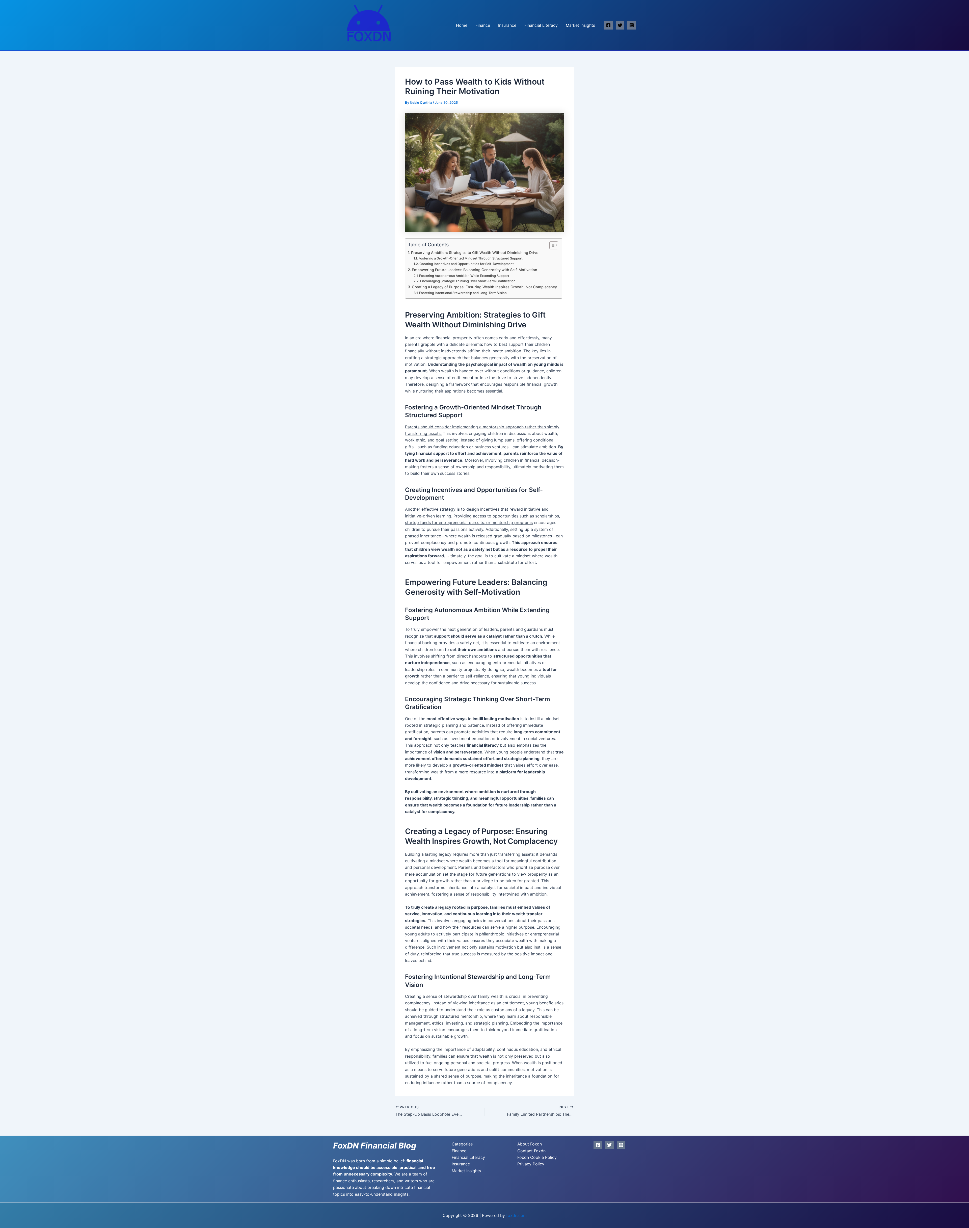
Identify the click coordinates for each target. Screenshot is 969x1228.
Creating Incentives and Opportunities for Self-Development (466, 264)
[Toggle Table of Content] (551, 245)
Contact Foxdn (531, 1150)
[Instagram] (631, 25)
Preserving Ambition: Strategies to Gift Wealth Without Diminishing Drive (474, 252)
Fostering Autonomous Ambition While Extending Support (464, 276)
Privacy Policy (530, 1163)
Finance (482, 25)
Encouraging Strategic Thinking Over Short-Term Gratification (468, 281)
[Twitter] (620, 25)
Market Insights (580, 25)
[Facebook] (608, 25)
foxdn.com (516, 1215)
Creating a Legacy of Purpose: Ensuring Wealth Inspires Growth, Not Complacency (484, 287)
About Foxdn (529, 1143)
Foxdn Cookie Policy (537, 1157)
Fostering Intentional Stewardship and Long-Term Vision (463, 293)
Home (461, 25)
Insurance (507, 25)
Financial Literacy (541, 25)
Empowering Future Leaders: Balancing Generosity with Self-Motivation (474, 270)
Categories (462, 1143)
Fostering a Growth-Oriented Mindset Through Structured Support (470, 258)
